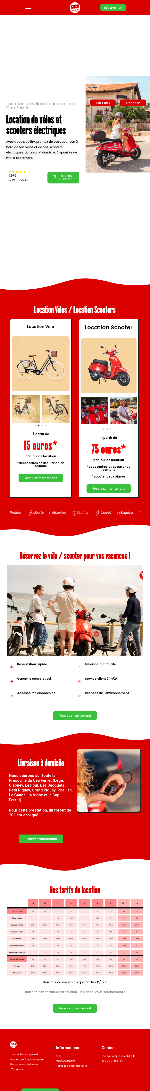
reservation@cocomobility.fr (118, 1056)
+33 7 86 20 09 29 (112, 1060)
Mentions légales (65, 1060)
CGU (58, 1056)
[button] (113, 7)
